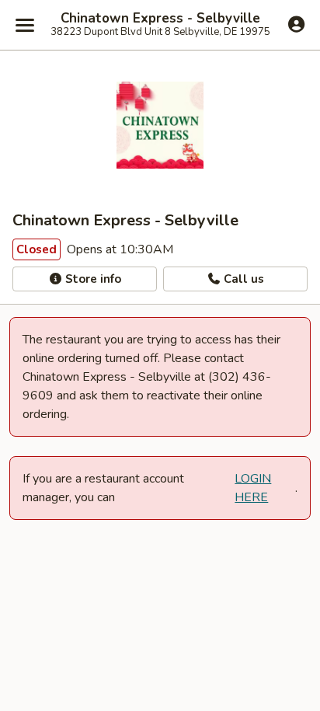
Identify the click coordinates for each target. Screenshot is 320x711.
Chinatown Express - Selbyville (160, 18)
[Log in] (296, 24)
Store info (91, 279)
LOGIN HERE (253, 488)
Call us (242, 279)
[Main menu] (25, 25)
